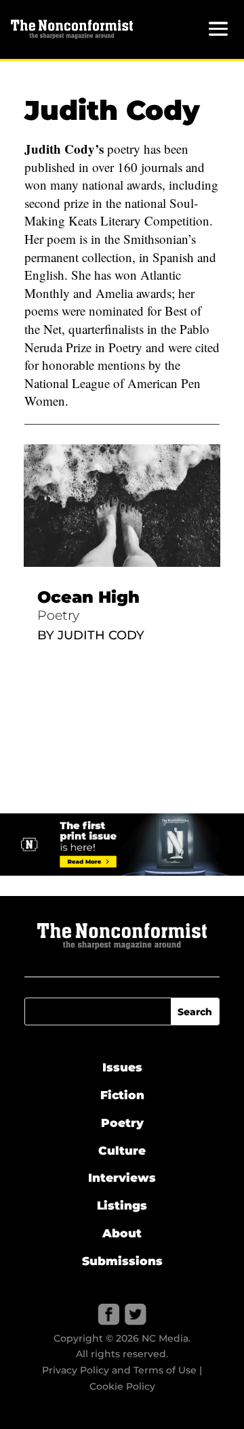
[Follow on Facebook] (108, 1314)
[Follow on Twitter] (135, 1314)
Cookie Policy (122, 1386)
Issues (122, 1067)
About (122, 1233)
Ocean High (88, 597)
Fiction (122, 1095)
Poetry (58, 615)
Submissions (122, 1261)
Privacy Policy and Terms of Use (119, 1370)
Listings (122, 1205)
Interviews (122, 1178)
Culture (122, 1150)
